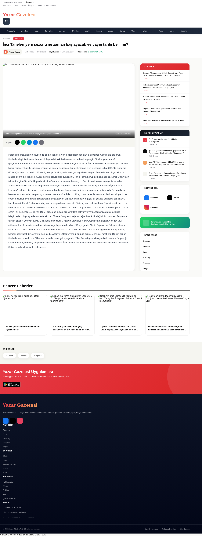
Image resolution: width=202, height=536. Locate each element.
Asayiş (99, 31)
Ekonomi (146, 246)
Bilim (145, 31)
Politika (75, 31)
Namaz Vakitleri (9, 464)
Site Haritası (185, 529)
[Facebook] (64, 5)
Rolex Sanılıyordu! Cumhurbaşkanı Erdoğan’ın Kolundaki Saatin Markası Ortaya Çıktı (161, 86)
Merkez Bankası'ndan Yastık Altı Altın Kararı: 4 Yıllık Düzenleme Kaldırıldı (164, 98)
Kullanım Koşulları (169, 529)
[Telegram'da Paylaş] (29, 142)
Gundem (146, 241)
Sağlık (87, 31)
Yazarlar (184, 31)
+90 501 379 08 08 (12, 508)
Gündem (24, 31)
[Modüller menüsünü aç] (6, 21)
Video (161, 31)
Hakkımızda (7, 5)
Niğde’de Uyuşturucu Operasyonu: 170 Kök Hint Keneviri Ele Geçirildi (162, 110)
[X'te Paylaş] (17, 142)
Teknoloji (48, 31)
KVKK (40, 5)
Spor (37, 31)
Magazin (62, 31)
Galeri (172, 31)
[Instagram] (73, 5)
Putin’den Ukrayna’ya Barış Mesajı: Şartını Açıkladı (163, 120)
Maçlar (6, 468)
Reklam (23, 5)
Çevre (134, 31)
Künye (16, 5)
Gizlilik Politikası (151, 529)
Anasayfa (11, 31)
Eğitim (110, 31)
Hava (5, 460)
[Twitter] (69, 5)
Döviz (5, 456)
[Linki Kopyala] (41, 142)
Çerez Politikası (50, 5)
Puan (5, 472)
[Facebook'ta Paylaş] (35, 142)
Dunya (145, 269)
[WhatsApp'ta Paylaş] (23, 142)
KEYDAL (17, 518)
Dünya (122, 31)
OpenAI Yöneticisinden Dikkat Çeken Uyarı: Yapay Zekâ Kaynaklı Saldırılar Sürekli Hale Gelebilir (163, 74)
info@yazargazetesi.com (15, 512)
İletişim (31, 5)
